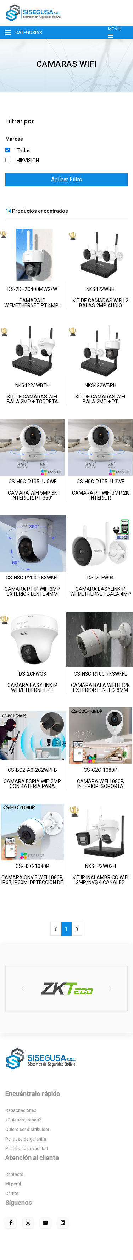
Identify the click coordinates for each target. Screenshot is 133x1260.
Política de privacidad (26, 1148)
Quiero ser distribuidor (27, 1129)
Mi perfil (13, 1184)
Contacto (14, 1174)
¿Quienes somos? (23, 1120)
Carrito (11, 1193)
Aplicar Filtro (66, 179)
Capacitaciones (21, 1110)
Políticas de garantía (25, 1139)
